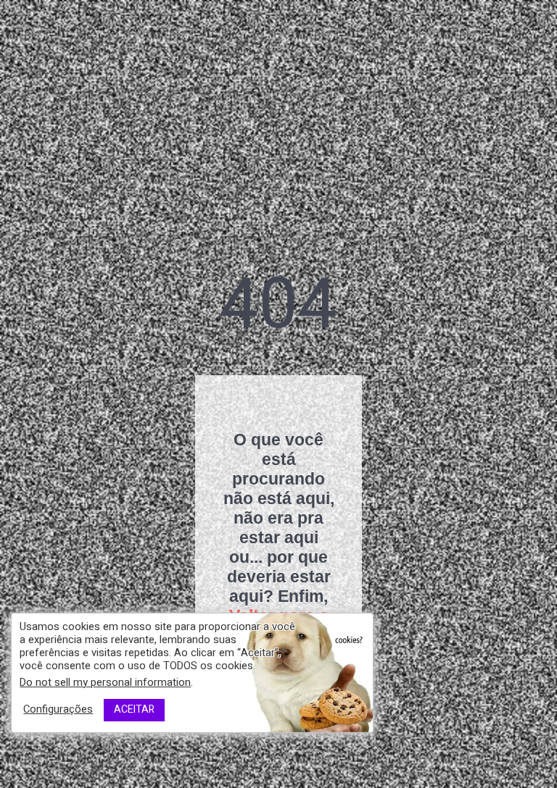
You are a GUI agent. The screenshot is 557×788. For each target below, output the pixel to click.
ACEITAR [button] (134, 709)
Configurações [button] (58, 709)
